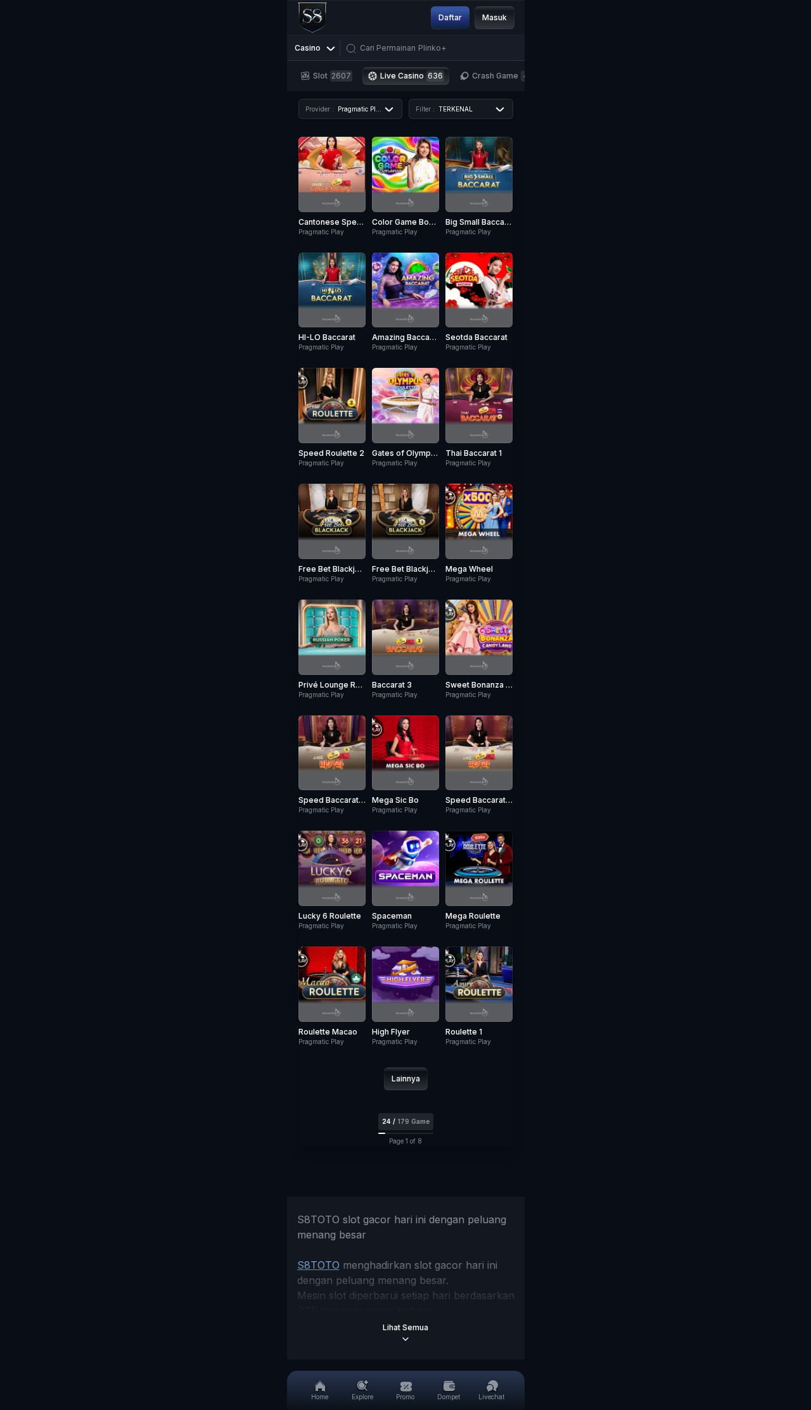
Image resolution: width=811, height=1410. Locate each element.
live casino (411, 75)
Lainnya (406, 1078)
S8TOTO (318, 1265)
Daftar (450, 17)
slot (332, 75)
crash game (500, 75)
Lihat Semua (405, 1327)
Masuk (494, 17)
